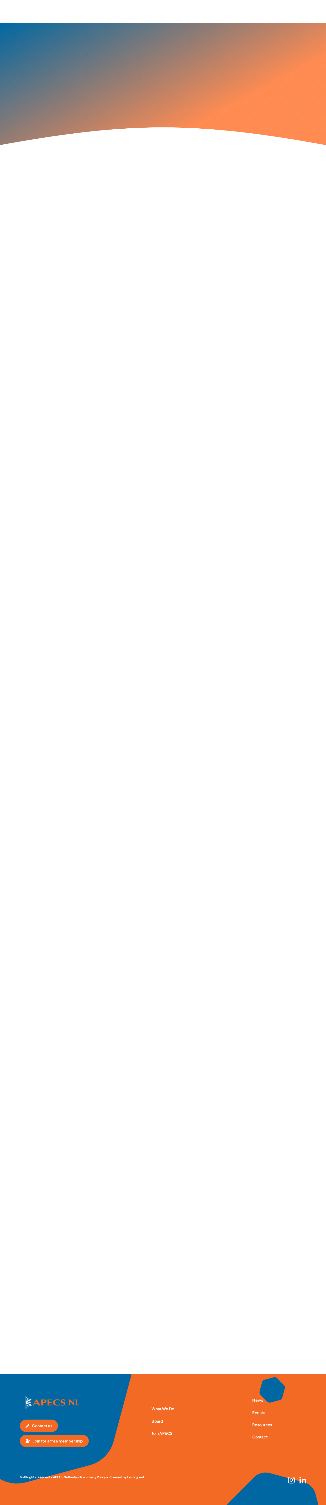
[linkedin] (303, 1480)
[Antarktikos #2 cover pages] (49, 1397)
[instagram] (291, 1480)
